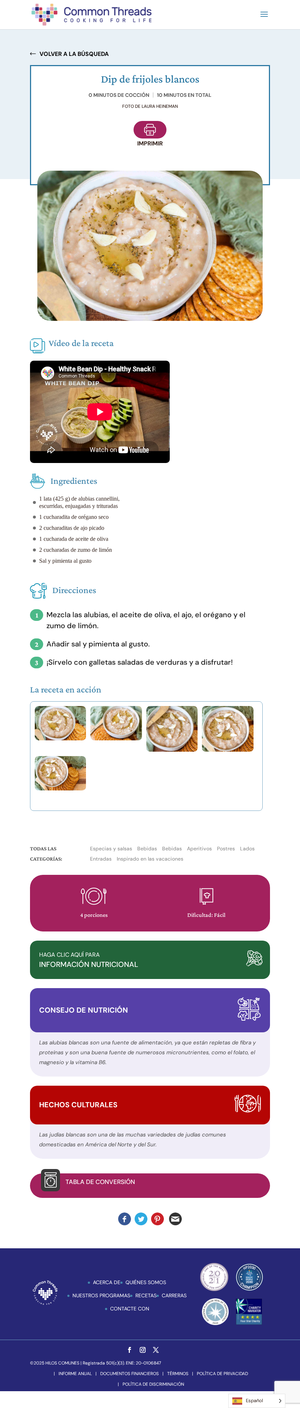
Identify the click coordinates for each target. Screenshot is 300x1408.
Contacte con (129, 1308)
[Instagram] (143, 1350)
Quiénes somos (145, 1282)
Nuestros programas (101, 1295)
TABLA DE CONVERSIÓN (100, 1182)
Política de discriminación (153, 1384)
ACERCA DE (106, 1282)
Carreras (174, 1295)
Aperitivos (199, 848)
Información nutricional (88, 960)
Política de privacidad (222, 1374)
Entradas (101, 858)
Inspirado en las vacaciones (150, 858)
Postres (226, 848)
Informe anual (75, 1374)
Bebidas (147, 848)
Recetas (146, 1295)
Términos (177, 1374)
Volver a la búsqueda (74, 54)
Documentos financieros (129, 1374)
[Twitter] (156, 1350)
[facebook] (129, 1350)
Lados (247, 848)
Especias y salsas (111, 848)
